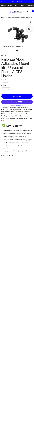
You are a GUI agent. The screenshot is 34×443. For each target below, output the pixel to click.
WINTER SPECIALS (17, 1)
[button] (29, 29)
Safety (22, 5)
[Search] (28, 11)
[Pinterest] (12, 155)
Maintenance (30, 5)
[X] (10, 155)
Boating (10, 5)
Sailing (16, 5)
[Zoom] (30, 22)
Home (2, 17)
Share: (3, 155)
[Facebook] (7, 155)
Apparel (3, 5)
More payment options (17, 105)
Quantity (3, 85)
